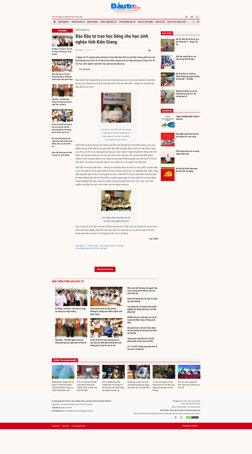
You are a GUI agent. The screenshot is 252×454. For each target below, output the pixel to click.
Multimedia (63, 22)
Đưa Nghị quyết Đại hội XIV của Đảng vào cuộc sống (187, 135)
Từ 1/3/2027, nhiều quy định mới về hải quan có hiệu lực (142, 347)
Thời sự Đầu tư (78, 22)
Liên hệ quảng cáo (78, 426)
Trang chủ (55, 426)
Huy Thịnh (78, 50)
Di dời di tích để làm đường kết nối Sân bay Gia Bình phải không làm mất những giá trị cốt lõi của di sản (105, 343)
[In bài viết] (149, 50)
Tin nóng (62, 30)
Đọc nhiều (167, 33)
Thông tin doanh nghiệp (65, 360)
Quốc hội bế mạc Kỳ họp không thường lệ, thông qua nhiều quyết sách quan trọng (62, 76)
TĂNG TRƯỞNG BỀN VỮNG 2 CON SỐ (188, 117)
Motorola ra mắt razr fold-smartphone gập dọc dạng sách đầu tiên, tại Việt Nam (138, 385)
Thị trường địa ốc (127, 22)
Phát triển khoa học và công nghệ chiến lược (187, 152)
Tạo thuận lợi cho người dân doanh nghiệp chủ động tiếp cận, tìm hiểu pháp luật (141, 309)
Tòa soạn (65, 426)
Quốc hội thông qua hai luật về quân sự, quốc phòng (142, 299)
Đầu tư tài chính (145, 22)
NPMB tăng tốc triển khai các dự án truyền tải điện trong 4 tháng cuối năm (142, 320)
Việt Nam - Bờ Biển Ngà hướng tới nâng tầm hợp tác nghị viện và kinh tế (62, 102)
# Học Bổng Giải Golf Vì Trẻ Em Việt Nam (91, 248)
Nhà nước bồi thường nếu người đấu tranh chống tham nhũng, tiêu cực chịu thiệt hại (142, 290)
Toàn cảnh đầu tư (108, 22)
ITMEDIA (194, 426)
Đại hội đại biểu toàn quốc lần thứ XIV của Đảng (187, 169)
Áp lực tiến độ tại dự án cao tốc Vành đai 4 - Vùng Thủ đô (187, 41)
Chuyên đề (167, 111)
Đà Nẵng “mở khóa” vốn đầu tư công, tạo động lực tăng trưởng (62, 51)
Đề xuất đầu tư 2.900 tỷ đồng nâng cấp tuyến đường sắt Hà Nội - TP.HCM (187, 76)
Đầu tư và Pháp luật (176, 22)
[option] (63, 378)
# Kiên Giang (92, 246)
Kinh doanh (92, 22)
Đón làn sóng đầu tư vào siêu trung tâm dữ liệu (186, 57)
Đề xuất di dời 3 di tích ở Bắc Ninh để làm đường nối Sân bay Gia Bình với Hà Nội (142, 330)
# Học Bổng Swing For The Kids (111, 246)
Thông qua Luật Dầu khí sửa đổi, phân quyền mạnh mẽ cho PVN (140, 339)
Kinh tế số (160, 22)
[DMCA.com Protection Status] (192, 417)
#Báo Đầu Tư (80, 246)
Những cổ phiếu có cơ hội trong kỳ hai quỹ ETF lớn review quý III (186, 93)
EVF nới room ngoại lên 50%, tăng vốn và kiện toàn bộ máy (189, 385)
